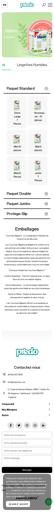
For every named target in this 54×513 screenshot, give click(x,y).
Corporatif (8, 404)
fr (4, 4)
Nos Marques (9, 409)
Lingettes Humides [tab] (32, 65)
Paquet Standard (21, 88)
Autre (5, 415)
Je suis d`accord (18, 503)
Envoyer (27, 469)
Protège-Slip (17, 213)
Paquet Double (19, 193)
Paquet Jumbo (18, 203)
